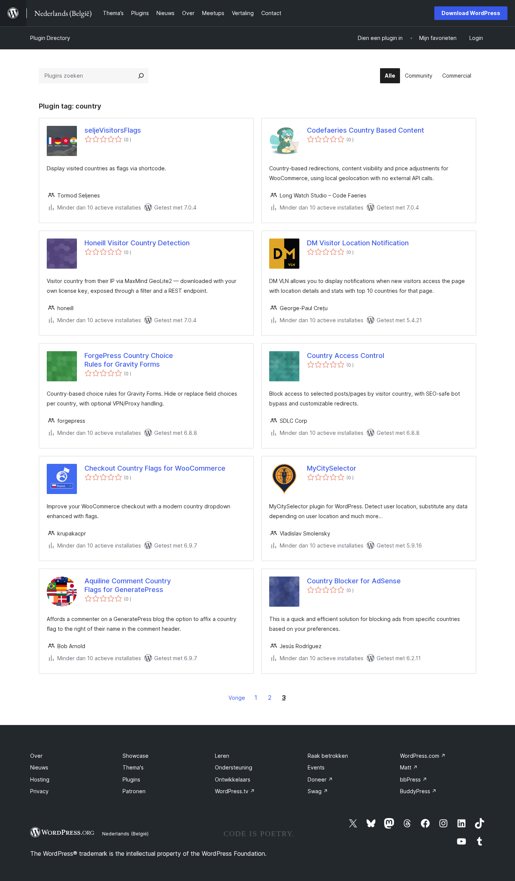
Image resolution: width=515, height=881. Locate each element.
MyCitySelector (331, 468)
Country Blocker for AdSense (354, 581)
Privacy (39, 791)
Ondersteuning (233, 767)
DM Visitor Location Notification (358, 243)
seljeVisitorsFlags (112, 130)
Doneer (320, 779)
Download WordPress (470, 13)
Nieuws (39, 767)
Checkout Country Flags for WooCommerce (154, 468)
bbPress (413, 779)
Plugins (131, 779)
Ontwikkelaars (232, 779)
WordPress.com (423, 756)
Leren (222, 756)
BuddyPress (418, 791)
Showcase (136, 756)
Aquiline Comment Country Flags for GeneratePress (127, 585)
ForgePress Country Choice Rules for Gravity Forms (128, 360)
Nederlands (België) (125, 834)
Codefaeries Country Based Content (365, 130)
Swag (318, 791)
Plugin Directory (50, 38)
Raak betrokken (328, 756)
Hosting (39, 779)
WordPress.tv (235, 791)
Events (316, 767)
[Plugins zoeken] (141, 75)
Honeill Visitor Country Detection (137, 243)
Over (36, 756)
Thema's (133, 767)
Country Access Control (345, 355)
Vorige (236, 697)
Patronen (134, 791)
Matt (409, 767)
